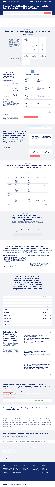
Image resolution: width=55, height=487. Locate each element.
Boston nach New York (7, 469)
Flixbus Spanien (15, 468)
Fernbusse (15, 465)
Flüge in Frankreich (12, 441)
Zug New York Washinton (7, 466)
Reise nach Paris (45, 469)
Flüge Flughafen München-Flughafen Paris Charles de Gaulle (13, 418)
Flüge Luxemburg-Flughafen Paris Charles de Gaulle (36, 420)
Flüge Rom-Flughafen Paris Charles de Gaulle (35, 414)
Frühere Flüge (10, 204)
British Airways (25, 469)
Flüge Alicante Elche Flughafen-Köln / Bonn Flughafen (36, 424)
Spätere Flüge (44, 204)
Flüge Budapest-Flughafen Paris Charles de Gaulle (36, 416)
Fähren (18, 1)
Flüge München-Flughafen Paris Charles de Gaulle (23, 412)
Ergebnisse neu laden (27, 173)
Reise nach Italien (45, 472)
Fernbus (12, 1)
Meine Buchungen (38, 1)
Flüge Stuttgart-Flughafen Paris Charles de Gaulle (23, 414)
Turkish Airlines (25, 468)
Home (4, 441)
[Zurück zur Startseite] (6, 1)
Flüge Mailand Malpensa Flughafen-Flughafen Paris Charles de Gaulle (14, 422)
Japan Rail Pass (44, 466)
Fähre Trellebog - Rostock (37, 470)
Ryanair (24, 466)
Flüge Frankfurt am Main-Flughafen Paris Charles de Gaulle (12, 412)
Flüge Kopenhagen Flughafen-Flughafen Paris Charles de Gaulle (25, 422)
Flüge (15, 1)
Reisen (43, 465)
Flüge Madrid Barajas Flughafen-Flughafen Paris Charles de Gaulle (14, 420)
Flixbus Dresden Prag (16, 469)
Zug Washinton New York (7, 468)
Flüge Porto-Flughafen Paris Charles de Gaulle (22, 418)
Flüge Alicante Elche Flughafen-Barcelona (34, 422)
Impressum (13, 484)
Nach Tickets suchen (7, 85)
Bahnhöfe (5, 472)
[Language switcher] (32, 1)
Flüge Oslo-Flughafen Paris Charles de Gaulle (47, 416)
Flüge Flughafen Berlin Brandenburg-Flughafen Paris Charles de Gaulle (26, 420)
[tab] (28, 74)
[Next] (50, 72)
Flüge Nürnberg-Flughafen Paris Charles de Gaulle (23, 416)
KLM (23, 472)
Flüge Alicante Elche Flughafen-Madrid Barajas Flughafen (12, 424)
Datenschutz (27, 484)
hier (36, 207)
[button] (25, 13)
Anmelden (50, 1)
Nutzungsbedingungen (20, 484)
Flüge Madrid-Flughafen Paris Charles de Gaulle (11, 414)
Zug (9, 1)
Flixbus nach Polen (16, 466)
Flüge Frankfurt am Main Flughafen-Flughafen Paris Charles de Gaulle (14, 416)
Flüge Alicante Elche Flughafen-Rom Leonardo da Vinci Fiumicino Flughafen (27, 424)
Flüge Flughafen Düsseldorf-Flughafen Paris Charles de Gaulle (38, 418)
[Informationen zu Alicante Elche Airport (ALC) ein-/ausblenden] (50, 400)
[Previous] (14, 228)
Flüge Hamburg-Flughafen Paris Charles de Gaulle (36, 412)
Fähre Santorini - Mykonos (37, 466)
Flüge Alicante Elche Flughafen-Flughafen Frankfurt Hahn (12, 426)
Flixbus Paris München (17, 472)
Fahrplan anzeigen (7, 96)
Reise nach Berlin (45, 468)
